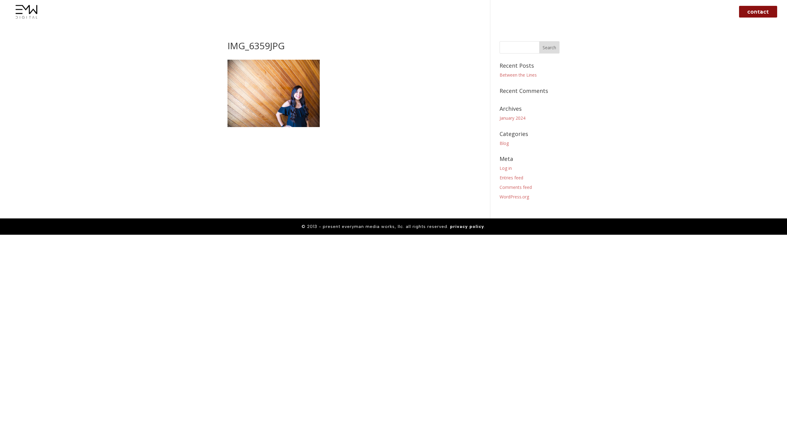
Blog (504, 143)
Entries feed (511, 178)
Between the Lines (518, 75)
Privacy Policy (467, 226)
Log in (506, 168)
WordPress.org (514, 197)
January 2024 (512, 118)
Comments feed (516, 187)
